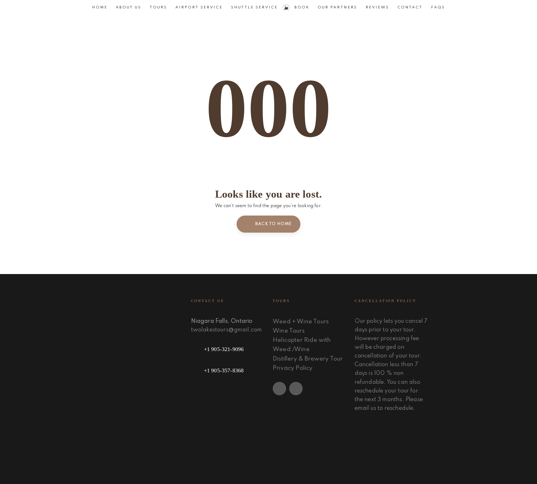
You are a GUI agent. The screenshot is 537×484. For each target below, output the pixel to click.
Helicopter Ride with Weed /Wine (302, 344)
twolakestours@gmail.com (226, 330)
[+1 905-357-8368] (228, 370)
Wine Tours (289, 331)
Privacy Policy (293, 368)
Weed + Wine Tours (301, 322)
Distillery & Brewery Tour (308, 359)
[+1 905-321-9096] (228, 349)
